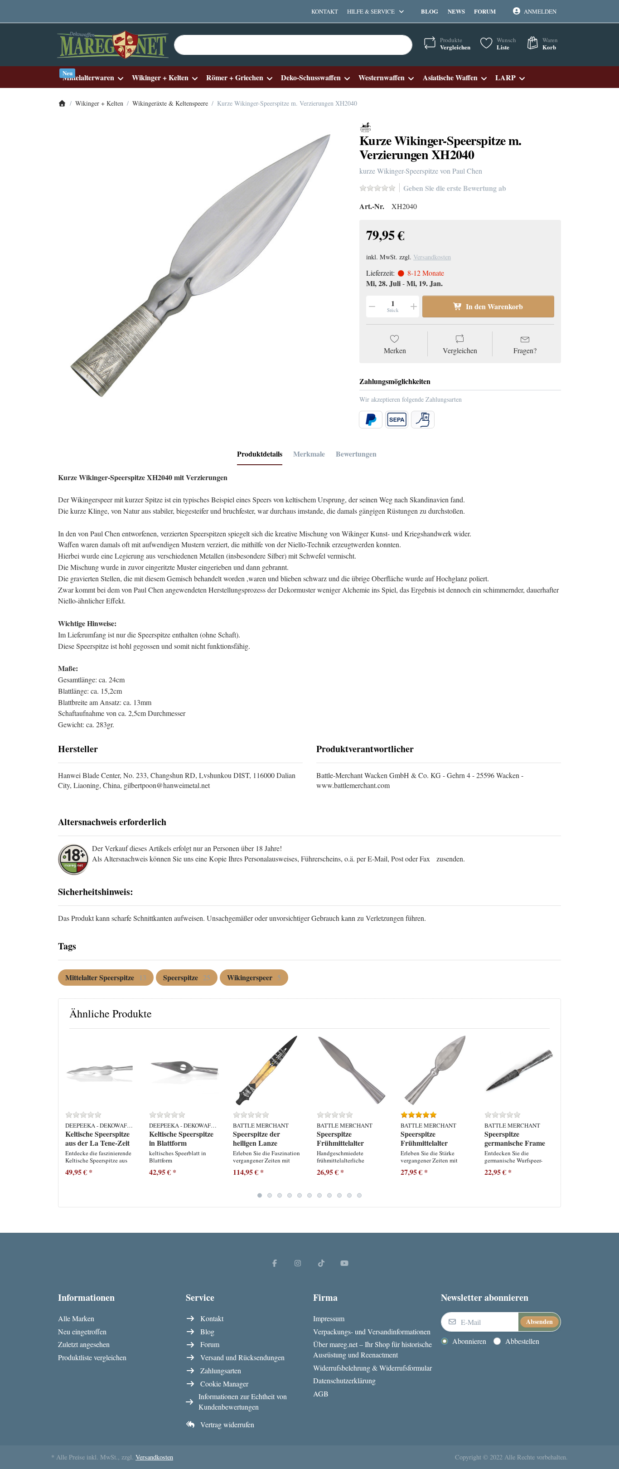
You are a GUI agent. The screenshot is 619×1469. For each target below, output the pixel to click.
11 (359, 1195)
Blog (429, 11)
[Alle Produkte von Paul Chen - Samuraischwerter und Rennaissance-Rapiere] (365, 126)
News (456, 11)
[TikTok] (321, 1263)
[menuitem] (92, 77)
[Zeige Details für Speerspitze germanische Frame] (519, 1070)
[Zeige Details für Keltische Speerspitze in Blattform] (184, 1070)
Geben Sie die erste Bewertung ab (454, 188)
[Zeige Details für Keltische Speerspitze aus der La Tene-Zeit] (100, 1070)
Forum (485, 11)
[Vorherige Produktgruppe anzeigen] (68, 1117)
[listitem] (202, 265)
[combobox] (293, 45)
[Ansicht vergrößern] (202, 265)
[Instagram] (298, 1263)
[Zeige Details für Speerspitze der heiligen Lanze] (268, 1070)
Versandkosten (432, 257)
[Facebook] (275, 1263)
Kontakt (324, 11)
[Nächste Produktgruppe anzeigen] (550, 1117)
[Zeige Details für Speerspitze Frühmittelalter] (352, 1070)
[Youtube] (345, 1263)
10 (349, 1195)
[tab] (259, 454)
